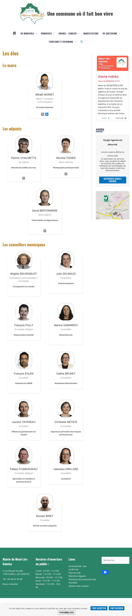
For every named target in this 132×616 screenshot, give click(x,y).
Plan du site (75, 572)
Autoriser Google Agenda (113, 180)
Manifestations (91, 33)
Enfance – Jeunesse (68, 33)
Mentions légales (77, 575)
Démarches (46, 33)
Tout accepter (99, 608)
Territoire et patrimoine (61, 41)
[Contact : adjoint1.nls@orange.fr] (23, 178)
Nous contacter (10, 583)
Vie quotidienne (110, 33)
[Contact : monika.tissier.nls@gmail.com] (66, 173)
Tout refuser (116, 608)
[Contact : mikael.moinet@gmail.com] (43, 114)
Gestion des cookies (79, 585)
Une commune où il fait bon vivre (80, 13)
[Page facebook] (47, 114)
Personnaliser (66, 612)
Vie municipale (27, 33)
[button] (81, 41)
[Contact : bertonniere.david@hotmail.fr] (45, 230)
